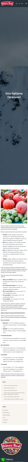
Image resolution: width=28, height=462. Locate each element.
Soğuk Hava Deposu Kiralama (11, 396)
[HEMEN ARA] (3, 459)
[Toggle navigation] (26, 4)
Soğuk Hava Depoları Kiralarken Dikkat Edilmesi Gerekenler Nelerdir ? (14, 393)
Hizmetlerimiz (6, 415)
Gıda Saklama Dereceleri (10, 390)
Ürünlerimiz (6, 412)
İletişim (5, 422)
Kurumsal (5, 410)
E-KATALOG (5, 420)
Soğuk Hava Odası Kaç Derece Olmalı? (14, 399)
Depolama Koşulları (9, 388)
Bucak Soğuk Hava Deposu (11, 385)
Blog (4, 417)
